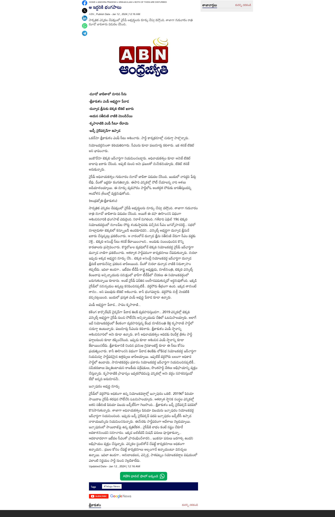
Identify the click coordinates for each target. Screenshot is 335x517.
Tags (93, 486)
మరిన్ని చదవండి (190, 505)
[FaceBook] (84, 3)
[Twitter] (84, 10)
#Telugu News (112, 486)
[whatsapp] (84, 25)
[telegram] (84, 33)
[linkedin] (84, 18)
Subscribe (101, 496)
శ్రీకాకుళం (95, 505)
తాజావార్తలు (209, 5)
